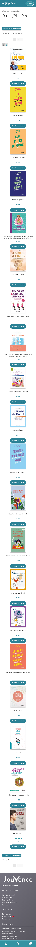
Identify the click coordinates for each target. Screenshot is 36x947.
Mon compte (6, 944)
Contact (5, 905)
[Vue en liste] (6, 44)
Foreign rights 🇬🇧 (8, 916)
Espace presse (6, 914)
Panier (27, 942)
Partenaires (6, 919)
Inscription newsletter (9, 902)
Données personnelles (9, 938)
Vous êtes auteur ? (8, 897)
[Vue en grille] (3, 44)
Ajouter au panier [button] (18, 84)
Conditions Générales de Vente (12, 929)
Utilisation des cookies (9, 936)
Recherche (18, 944)
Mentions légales (8, 934)
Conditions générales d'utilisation (13, 931)
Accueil (6, 11)
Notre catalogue (7, 900)
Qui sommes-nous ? (8, 895)
